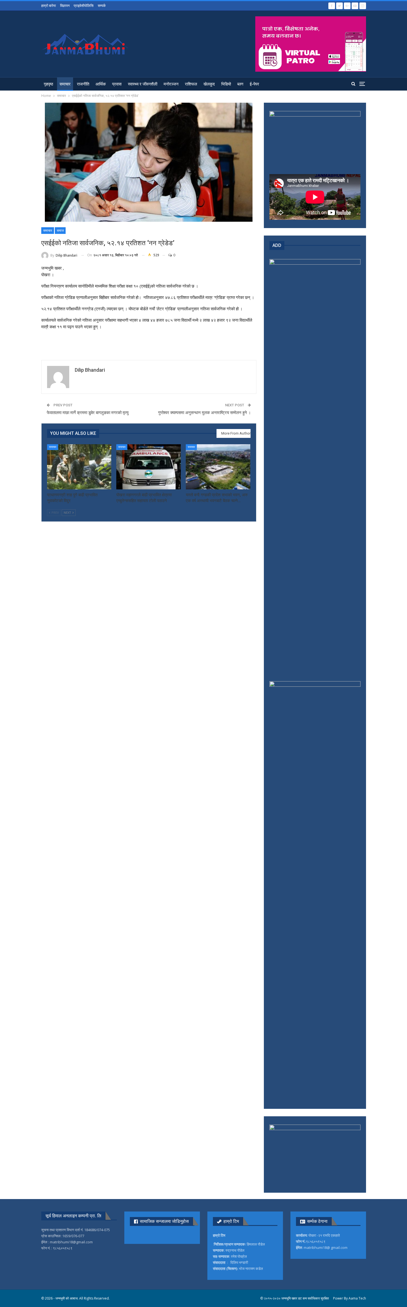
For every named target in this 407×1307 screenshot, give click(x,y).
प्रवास (117, 84)
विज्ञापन (64, 5)
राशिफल (191, 84)
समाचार (65, 84)
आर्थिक (101, 84)
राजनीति (83, 84)
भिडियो (226, 84)
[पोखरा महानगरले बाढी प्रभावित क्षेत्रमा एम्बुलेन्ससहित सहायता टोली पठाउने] (148, 466)
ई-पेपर (254, 84)
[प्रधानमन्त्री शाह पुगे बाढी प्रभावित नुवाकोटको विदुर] (79, 466)
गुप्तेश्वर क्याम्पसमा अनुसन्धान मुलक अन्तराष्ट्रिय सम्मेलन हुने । (204, 412)
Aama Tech (357, 1298)
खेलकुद (209, 84)
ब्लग (240, 84)
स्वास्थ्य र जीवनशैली (142, 84)
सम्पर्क (102, 5)
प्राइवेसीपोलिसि (84, 5)
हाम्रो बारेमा (48, 5)
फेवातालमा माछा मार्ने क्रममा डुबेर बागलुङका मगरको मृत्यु (87, 412)
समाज (60, 231)
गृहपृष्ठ (48, 84)
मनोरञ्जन (171, 84)
